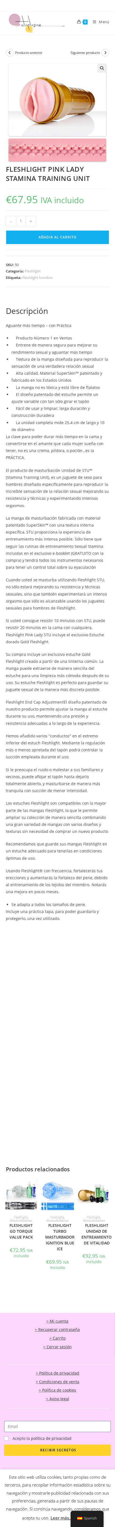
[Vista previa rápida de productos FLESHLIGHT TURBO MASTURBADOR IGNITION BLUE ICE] (71, 1187)
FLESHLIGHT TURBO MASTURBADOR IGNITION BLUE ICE (60, 1237)
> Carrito (57, 1338)
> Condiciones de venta (57, 1381)
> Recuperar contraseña (57, 1329)
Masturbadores (21, 1220)
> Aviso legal (57, 1398)
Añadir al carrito (57, 237)
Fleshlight (33, 271)
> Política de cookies (57, 1390)
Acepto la (42, 1438)
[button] (101, 68)
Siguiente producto (85, 52)
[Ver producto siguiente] (105, 53)
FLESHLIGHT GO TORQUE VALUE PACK (21, 1231)
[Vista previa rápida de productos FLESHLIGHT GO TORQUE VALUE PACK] (34, 1187)
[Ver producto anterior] (10, 53)
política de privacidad (51, 1438)
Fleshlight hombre (37, 277)
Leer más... (61, 1518)
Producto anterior (28, 52)
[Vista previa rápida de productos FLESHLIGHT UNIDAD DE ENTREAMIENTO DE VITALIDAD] (107, 1187)
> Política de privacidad (57, 1373)
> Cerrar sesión (57, 1346)
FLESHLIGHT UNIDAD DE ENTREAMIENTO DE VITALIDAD (97, 1234)
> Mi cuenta (57, 1321)
